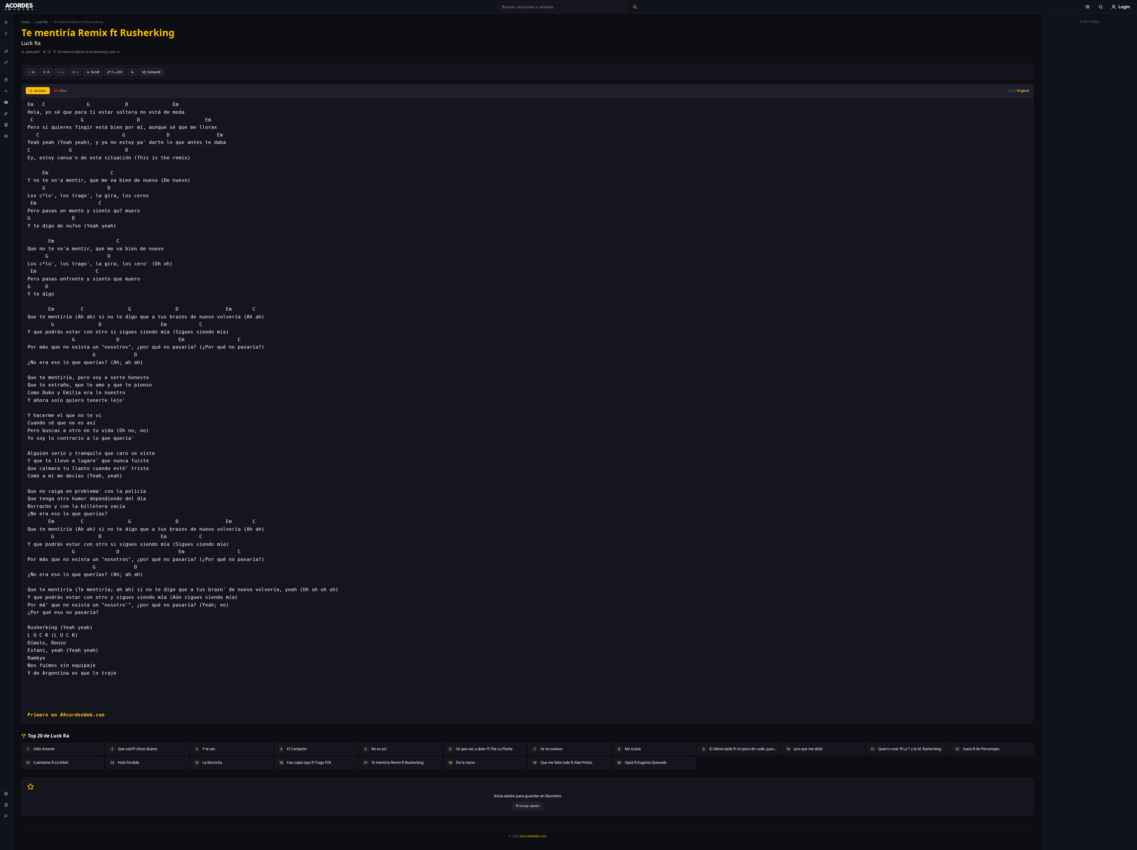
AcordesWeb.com (533, 836)
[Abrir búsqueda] (1100, 7)
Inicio (25, 22)
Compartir (154, 72)
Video (63, 90)
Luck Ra (42, 22)
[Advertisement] (1090, 115)
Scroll (95, 72)
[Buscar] (635, 6)
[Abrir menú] (1087, 7)
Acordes (40, 90)
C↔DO (117, 72)
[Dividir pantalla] (6, 136)
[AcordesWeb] (26, 6)
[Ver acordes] (6, 125)
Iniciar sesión (529, 806)
